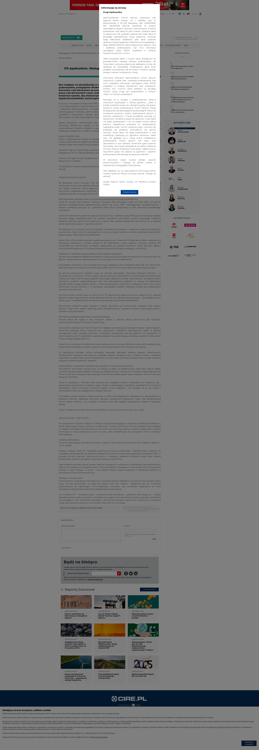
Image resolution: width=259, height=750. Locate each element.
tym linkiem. (124, 53)
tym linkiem (119, 89)
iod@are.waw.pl (148, 149)
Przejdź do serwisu (129, 192)
